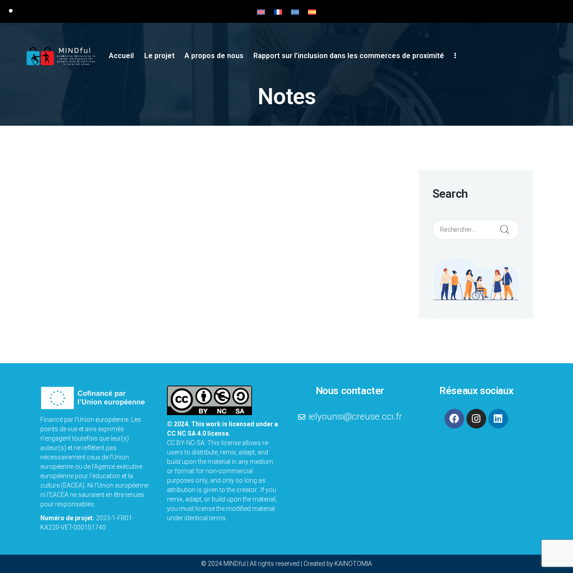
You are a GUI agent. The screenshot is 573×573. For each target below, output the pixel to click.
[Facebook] (454, 419)
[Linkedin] (498, 419)
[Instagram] (476, 419)
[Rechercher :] (475, 228)
